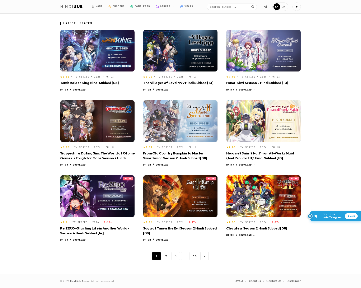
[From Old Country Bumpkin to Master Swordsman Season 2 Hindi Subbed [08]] (180, 121)
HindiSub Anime (80, 281)
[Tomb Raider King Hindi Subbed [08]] (97, 50)
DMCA (239, 281)
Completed (142, 6)
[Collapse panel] (310, 216)
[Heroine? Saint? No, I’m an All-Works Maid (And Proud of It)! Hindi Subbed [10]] (263, 121)
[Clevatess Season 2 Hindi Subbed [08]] (263, 196)
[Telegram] (265, 7)
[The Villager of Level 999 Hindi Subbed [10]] (180, 50)
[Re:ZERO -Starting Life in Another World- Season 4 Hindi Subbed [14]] (97, 196)
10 (195, 256)
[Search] (252, 6)
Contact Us (273, 281)
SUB (71, 6)
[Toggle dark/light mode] (296, 7)
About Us (255, 281)
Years (189, 6)
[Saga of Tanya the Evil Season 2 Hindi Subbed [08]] (180, 196)
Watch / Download (74, 89)
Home (99, 6)
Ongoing (118, 6)
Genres (166, 6)
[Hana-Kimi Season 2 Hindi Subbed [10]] (263, 50)
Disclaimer (294, 281)
